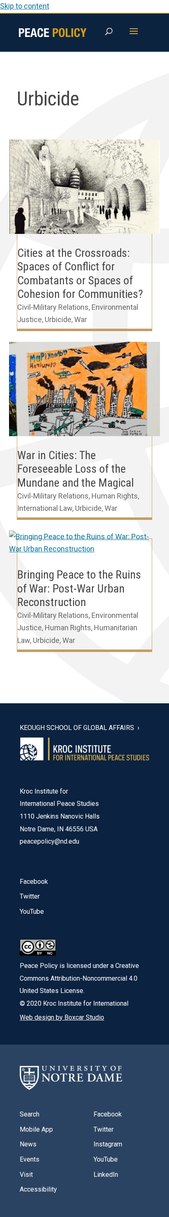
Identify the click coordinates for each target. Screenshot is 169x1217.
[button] (133, 36)
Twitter (30, 896)
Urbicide (58, 319)
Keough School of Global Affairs (77, 728)
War (80, 319)
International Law (44, 508)
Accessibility (38, 1189)
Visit (26, 1174)
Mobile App (36, 1129)
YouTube (32, 911)
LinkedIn (106, 1174)
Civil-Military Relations (53, 307)
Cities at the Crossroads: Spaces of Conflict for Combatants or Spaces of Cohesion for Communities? (80, 273)
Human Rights (114, 496)
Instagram (108, 1144)
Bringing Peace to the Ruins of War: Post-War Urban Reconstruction (79, 588)
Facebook (34, 881)
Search (29, 1114)
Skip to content (24, 6)
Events (29, 1159)
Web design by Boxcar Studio (62, 1017)
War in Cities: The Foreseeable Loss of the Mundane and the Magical (75, 469)
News (28, 1144)
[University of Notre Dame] (71, 1078)
